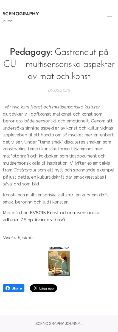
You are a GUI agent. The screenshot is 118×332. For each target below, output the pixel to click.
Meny (109, 17)
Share (17, 288)
